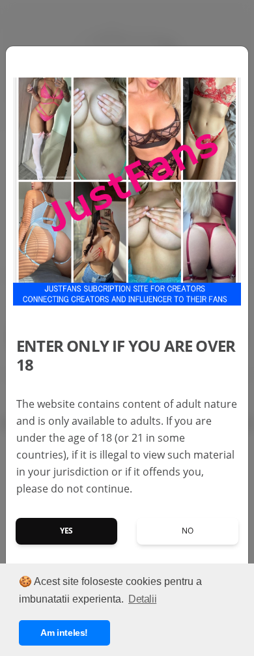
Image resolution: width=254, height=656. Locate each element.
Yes (66, 530)
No (187, 530)
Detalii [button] (142, 599)
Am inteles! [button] (64, 632)
